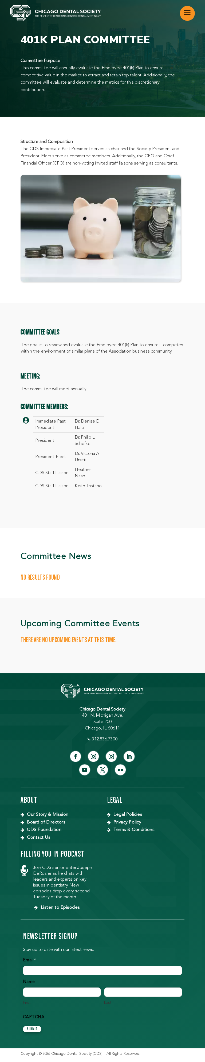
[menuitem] (187, 13)
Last (107, 1003)
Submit (32, 1029)
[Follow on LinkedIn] (129, 756)
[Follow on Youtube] (84, 769)
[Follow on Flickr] (120, 769)
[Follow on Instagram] (93, 756)
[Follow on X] (102, 769)
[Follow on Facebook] (75, 756)
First (26, 1003)
